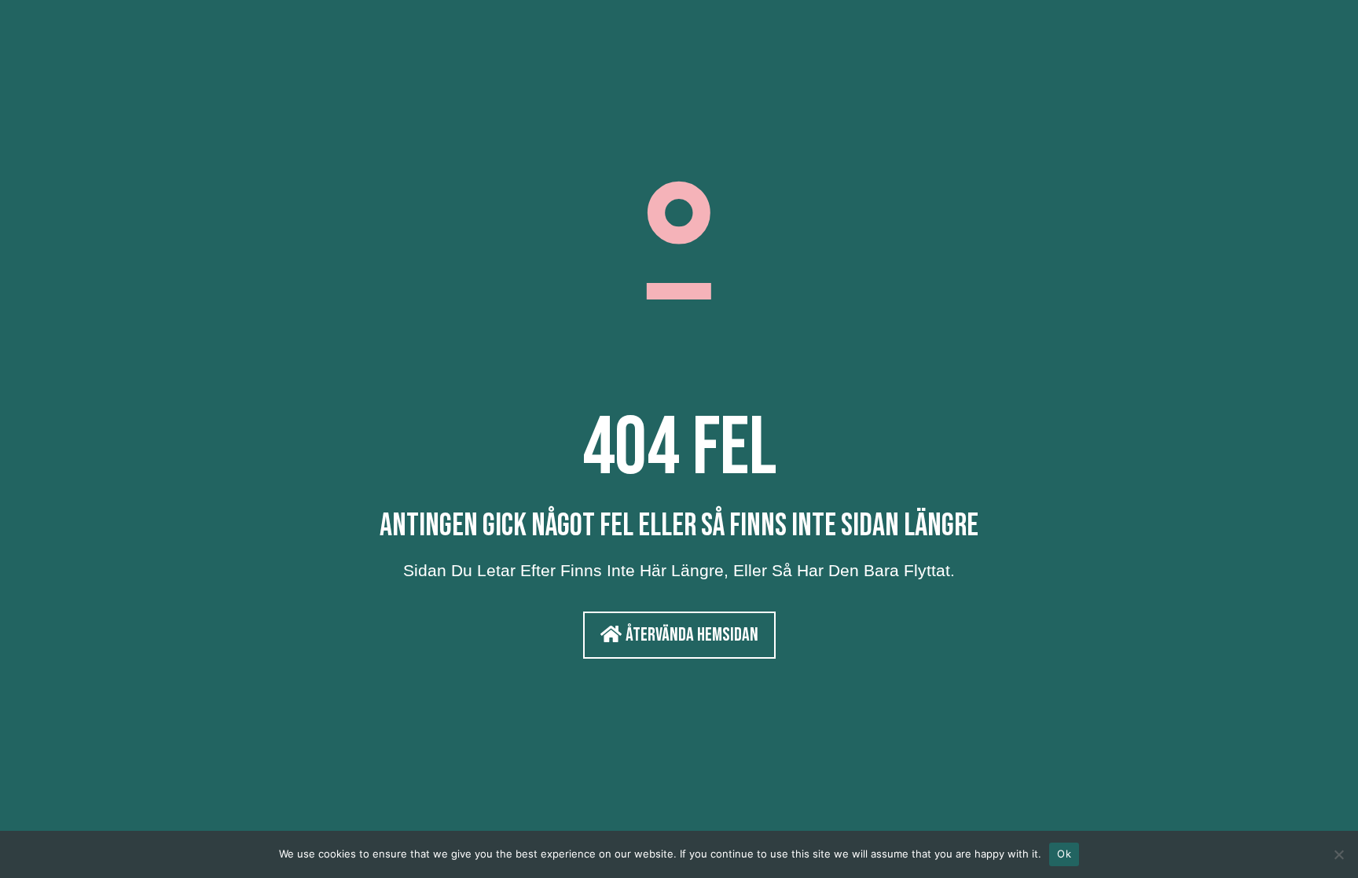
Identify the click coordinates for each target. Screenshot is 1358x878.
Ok (1064, 853)
